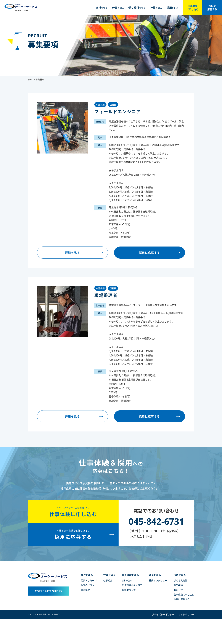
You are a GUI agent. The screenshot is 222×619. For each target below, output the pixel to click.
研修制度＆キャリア (132, 585)
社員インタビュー (158, 580)
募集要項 (178, 585)
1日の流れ (127, 580)
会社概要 (85, 589)
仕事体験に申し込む (193, 7)
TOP (30, 79)
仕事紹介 (107, 580)
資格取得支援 (129, 589)
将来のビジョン (89, 585)
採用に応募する (212, 7)
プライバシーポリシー (163, 614)
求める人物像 (180, 580)
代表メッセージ (89, 580)
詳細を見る (72, 253)
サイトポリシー (186, 614)
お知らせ (178, 589)
